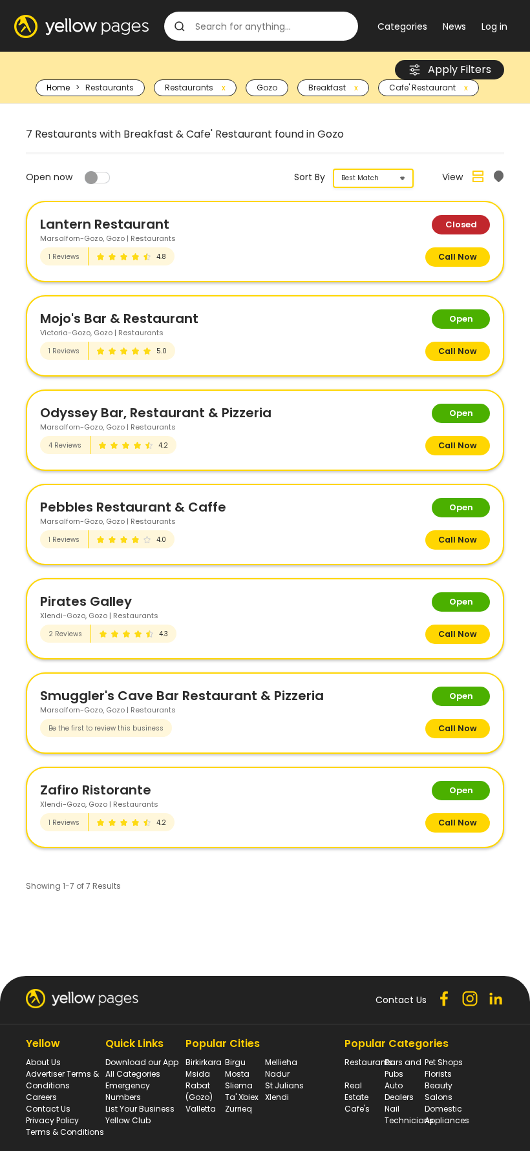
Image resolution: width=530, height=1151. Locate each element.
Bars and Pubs (403, 1068)
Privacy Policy (52, 1120)
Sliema (239, 1085)
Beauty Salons (438, 1091)
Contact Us (48, 1108)
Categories (402, 26)
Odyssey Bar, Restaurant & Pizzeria (155, 413)
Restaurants (368, 1062)
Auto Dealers (399, 1091)
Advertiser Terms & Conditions (62, 1079)
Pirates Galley (86, 601)
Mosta (237, 1073)
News (454, 26)
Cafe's (357, 1108)
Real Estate (356, 1091)
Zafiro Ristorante (95, 790)
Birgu (235, 1062)
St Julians (284, 1085)
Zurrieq (238, 1108)
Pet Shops (444, 1062)
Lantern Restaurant (104, 224)
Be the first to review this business (106, 728)
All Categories (132, 1073)
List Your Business (140, 1108)
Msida (198, 1073)
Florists (438, 1073)
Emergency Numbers (127, 1091)
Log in (494, 26)
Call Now (457, 256)
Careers (41, 1097)
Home (58, 87)
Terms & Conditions (65, 1131)
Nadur (277, 1073)
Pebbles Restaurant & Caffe (133, 507)
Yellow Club (128, 1120)
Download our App (141, 1062)
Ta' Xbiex (242, 1097)
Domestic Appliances (447, 1114)
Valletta (201, 1108)
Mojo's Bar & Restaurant (119, 318)
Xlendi (277, 1097)
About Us (43, 1062)
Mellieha (281, 1062)
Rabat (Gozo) (199, 1091)
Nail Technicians (409, 1114)
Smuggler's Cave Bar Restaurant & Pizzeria (182, 696)
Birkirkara (204, 1062)
